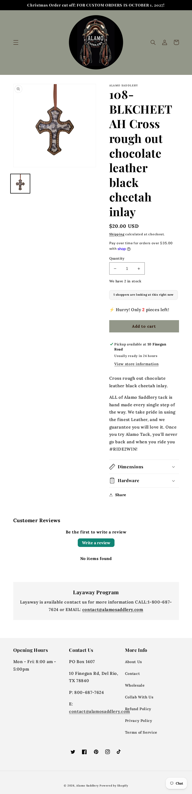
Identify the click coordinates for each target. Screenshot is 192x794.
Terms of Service (141, 732)
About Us (133, 661)
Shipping (116, 234)
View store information (136, 363)
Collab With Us (139, 697)
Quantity (117, 258)
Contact (132, 673)
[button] (16, 42)
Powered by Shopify (114, 785)
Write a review (96, 542)
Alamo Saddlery (87, 785)
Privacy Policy (138, 720)
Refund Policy (138, 708)
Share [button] (120, 494)
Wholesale (135, 685)
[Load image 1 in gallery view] (20, 183)
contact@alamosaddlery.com (112, 609)
